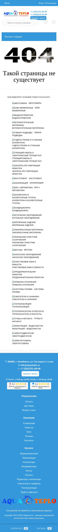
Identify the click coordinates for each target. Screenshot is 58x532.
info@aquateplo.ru (30, 365)
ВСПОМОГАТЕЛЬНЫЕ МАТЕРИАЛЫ (28, 128)
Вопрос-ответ (29, 410)
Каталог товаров (13, 36)
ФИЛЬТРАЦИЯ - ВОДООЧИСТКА (26, 329)
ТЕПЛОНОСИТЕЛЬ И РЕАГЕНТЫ (27, 314)
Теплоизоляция (29, 488)
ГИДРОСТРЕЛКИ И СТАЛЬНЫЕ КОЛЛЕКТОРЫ (26, 146)
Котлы (29, 471)
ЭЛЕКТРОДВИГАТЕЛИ (22, 336)
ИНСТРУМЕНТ (35, 178)
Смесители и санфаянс (29, 483)
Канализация (29, 458)
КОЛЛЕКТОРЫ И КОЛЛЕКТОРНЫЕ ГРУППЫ (27, 201)
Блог (29, 432)
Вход (41, 3)
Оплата (29, 401)
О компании (29, 423)
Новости (29, 427)
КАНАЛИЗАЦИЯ (36, 183)
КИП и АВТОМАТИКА (26, 188)
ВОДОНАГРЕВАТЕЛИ (21, 118)
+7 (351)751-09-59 (39, 12)
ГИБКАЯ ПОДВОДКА (26, 133)
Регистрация (50, 3)
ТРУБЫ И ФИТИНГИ (27, 320)
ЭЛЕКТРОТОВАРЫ (20, 343)
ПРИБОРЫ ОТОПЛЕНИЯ (23, 285)
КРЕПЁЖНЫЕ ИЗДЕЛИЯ (22, 225)
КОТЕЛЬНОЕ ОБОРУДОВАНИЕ (26, 218)
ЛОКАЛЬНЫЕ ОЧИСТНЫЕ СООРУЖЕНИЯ (23, 243)
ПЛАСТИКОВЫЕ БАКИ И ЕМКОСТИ (28, 267)
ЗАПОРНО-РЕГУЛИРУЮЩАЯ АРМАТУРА (25, 172)
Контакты (29, 440)
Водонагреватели (29, 453)
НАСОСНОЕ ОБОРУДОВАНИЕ (25, 257)
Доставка (29, 406)
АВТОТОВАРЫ (35, 103)
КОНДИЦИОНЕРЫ (20, 210)
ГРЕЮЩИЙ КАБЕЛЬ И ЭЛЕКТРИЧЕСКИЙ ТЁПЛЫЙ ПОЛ (26, 159)
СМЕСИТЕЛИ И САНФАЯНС (24, 299)
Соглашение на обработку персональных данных (29, 510)
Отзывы (29, 436)
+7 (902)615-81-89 (39, 14)
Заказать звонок (38, 18)
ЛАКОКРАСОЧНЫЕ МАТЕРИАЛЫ (26, 232)
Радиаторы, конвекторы (29, 479)
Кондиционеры (29, 466)
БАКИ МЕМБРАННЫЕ (26, 109)
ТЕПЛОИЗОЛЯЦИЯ (20, 307)
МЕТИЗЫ (28, 250)
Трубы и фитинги (29, 492)
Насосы (29, 475)
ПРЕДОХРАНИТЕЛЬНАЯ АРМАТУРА (28, 277)
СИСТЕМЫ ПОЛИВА (28, 290)
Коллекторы (29, 462)
